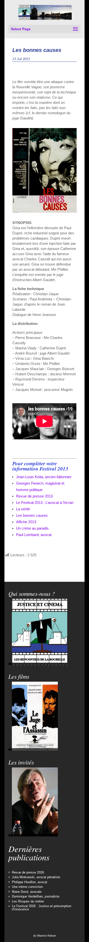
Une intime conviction (27, 887)
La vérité (23, 509)
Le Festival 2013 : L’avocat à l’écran (44, 502)
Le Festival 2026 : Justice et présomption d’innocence (41, 907)
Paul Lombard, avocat (33, 535)
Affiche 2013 (26, 522)
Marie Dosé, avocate (27, 892)
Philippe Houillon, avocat (29, 882)
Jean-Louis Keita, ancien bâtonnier (43, 477)
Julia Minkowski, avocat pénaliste (36, 877)
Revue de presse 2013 (34, 496)
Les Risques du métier (28, 901)
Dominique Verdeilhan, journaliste (35, 896)
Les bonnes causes (32, 515)
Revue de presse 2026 (28, 872)
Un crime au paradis (32, 528)
